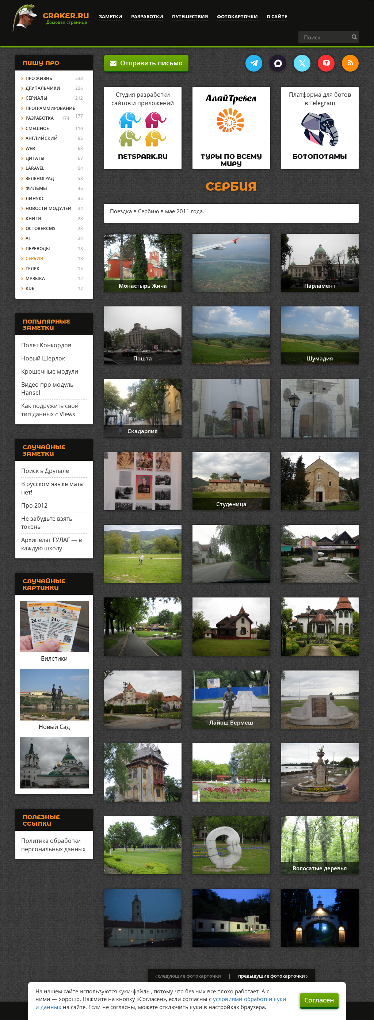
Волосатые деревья (320, 868)
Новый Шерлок (43, 358)
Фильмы (36, 188)
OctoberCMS (41, 228)
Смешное (37, 128)
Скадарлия (142, 431)
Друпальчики (43, 88)
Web (30, 148)
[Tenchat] (326, 63)
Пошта (142, 358)
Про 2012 (34, 505)
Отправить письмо (150, 62)
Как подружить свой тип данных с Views (50, 410)
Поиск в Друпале (45, 471)
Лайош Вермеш (231, 722)
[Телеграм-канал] (253, 63)
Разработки (147, 16)
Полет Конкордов (46, 345)
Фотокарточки (237, 16)
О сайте (277, 16)
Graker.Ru (66, 15)
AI (28, 238)
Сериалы (36, 98)
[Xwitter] (302, 63)
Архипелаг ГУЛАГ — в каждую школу (51, 544)
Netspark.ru (143, 157)
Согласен (319, 1000)
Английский (42, 138)
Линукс (35, 198)
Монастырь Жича (143, 285)
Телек (32, 268)
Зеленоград (40, 178)
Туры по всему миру (231, 160)
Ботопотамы (320, 157)
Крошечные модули (49, 371)
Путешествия (190, 16)
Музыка (35, 278)
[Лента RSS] (350, 63)
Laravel (35, 168)
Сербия (34, 258)
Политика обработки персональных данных (53, 845)
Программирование (50, 108)
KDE (30, 288)
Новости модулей (49, 208)
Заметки (110, 16)
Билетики (54, 658)
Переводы (38, 248)
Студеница (231, 504)
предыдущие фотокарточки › (273, 976)
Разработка (40, 118)
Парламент (320, 285)
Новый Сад (54, 727)
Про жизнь (39, 78)
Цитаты (35, 158)
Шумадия (319, 358)
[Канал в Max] (278, 63)
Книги (33, 218)
